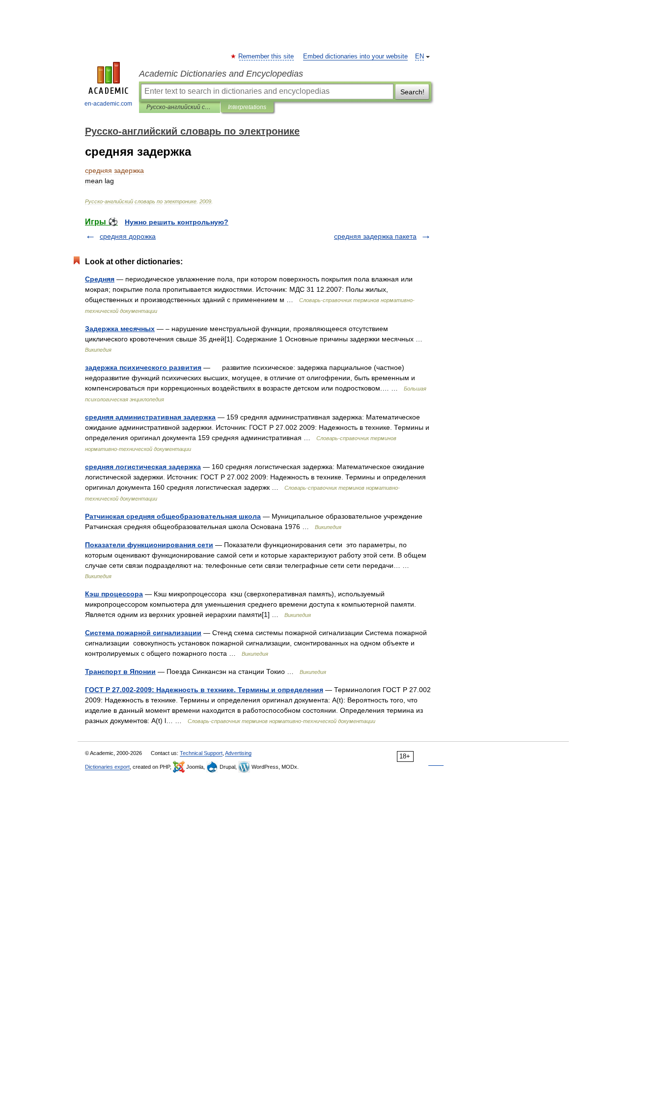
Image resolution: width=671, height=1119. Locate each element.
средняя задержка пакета (375, 236)
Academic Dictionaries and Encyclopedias (221, 74)
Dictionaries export (107, 767)
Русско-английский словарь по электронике (179, 107)
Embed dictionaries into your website (355, 56)
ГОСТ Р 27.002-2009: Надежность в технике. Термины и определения (204, 690)
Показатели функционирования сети (149, 545)
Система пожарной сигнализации (143, 633)
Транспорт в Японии (120, 671)
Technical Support (201, 753)
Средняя (99, 279)
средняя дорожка (128, 236)
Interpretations (247, 107)
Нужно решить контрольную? (176, 222)
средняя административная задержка (150, 417)
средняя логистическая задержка (143, 467)
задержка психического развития (143, 367)
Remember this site (266, 56)
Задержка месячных (120, 329)
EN (419, 56)
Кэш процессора (114, 594)
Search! (412, 92)
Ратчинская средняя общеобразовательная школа (173, 516)
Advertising (238, 753)
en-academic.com (108, 103)
